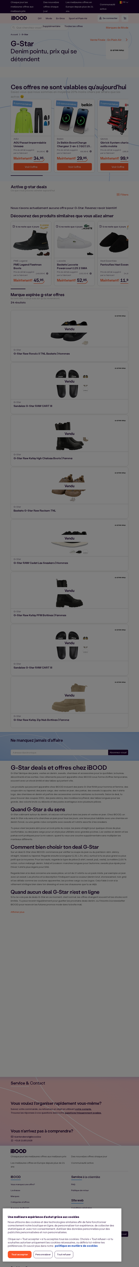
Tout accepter (19, 1254)
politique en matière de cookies (76, 1245)
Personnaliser (43, 1254)
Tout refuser (64, 1254)
